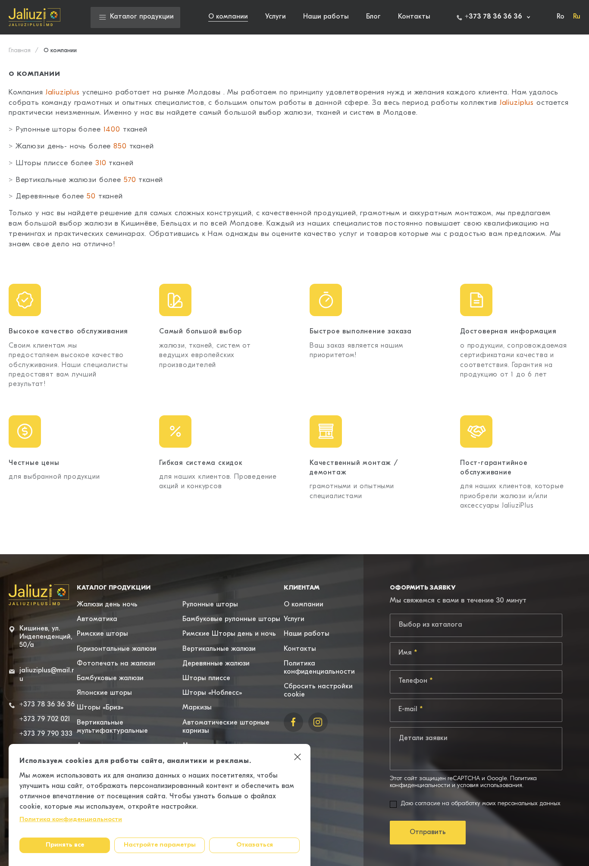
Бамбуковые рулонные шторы (231, 619)
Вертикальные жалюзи (219, 649)
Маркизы (197, 707)
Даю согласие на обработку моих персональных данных (481, 803)
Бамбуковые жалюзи (110, 678)
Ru (576, 16)
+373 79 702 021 (44, 719)
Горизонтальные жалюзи (117, 649)
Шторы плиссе (206, 678)
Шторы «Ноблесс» (212, 693)
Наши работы (326, 16)
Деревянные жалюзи (216, 663)
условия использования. (490, 786)
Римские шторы (102, 634)
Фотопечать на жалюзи (116, 663)
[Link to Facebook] (293, 722)
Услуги (275, 16)
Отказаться (254, 845)
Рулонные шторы (210, 604)
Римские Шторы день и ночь (229, 634)
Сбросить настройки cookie (318, 690)
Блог (373, 16)
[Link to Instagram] (318, 722)
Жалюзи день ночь (107, 604)
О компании (228, 16)
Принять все (65, 845)
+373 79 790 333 (45, 734)
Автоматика (97, 619)
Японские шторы (104, 693)
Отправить (428, 832)
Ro (560, 16)
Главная (20, 50)
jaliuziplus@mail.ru (46, 674)
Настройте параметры (160, 845)
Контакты (414, 16)
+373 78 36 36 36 (47, 704)
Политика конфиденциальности (70, 819)
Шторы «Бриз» (100, 707)
